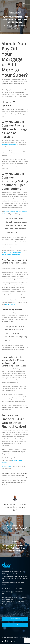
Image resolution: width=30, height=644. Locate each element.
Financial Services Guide (8, 601)
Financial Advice (15, 12)
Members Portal (15, 619)
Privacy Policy (5, 604)
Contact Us (15, 625)
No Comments (15, 28)
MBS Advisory (24, 637)
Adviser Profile (20, 601)
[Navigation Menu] (27, 4)
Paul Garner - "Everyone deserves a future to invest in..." (15, 25)
